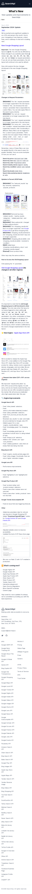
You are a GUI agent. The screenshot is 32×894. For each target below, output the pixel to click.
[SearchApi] (8, 4)
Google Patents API (7, 733)
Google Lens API (6, 710)
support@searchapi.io (8, 631)
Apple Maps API (6, 775)
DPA (18, 675)
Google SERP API (7, 645)
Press (19, 655)
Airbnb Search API (7, 860)
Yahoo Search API (7, 804)
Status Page (21, 648)
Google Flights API (7, 693)
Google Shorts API (7, 707)
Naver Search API (7, 818)
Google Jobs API (6, 737)
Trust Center (21, 678)
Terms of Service (23, 671)
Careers (20, 659)
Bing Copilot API (6, 668)
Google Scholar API (11, 518)
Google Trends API (7, 690)
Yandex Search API (7, 779)
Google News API (7, 714)
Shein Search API (7, 752)
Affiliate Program (22, 652)
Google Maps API (7, 683)
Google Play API (6, 763)
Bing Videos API (6, 788)
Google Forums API (7, 726)
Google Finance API (7, 730)
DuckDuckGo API (7, 800)
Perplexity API (6, 744)
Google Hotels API (7, 697)
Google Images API (7, 703)
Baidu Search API (7, 759)
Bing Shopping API (7, 791)
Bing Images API (6, 766)
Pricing (19, 645)
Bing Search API (6, 756)
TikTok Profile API (7, 847)
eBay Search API (7, 822)
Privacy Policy (22, 668)
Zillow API (4, 856)
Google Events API (7, 740)
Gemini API (5, 665)
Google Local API (7, 686)
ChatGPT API (5, 880)
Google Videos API (7, 700)
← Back (2, 19)
